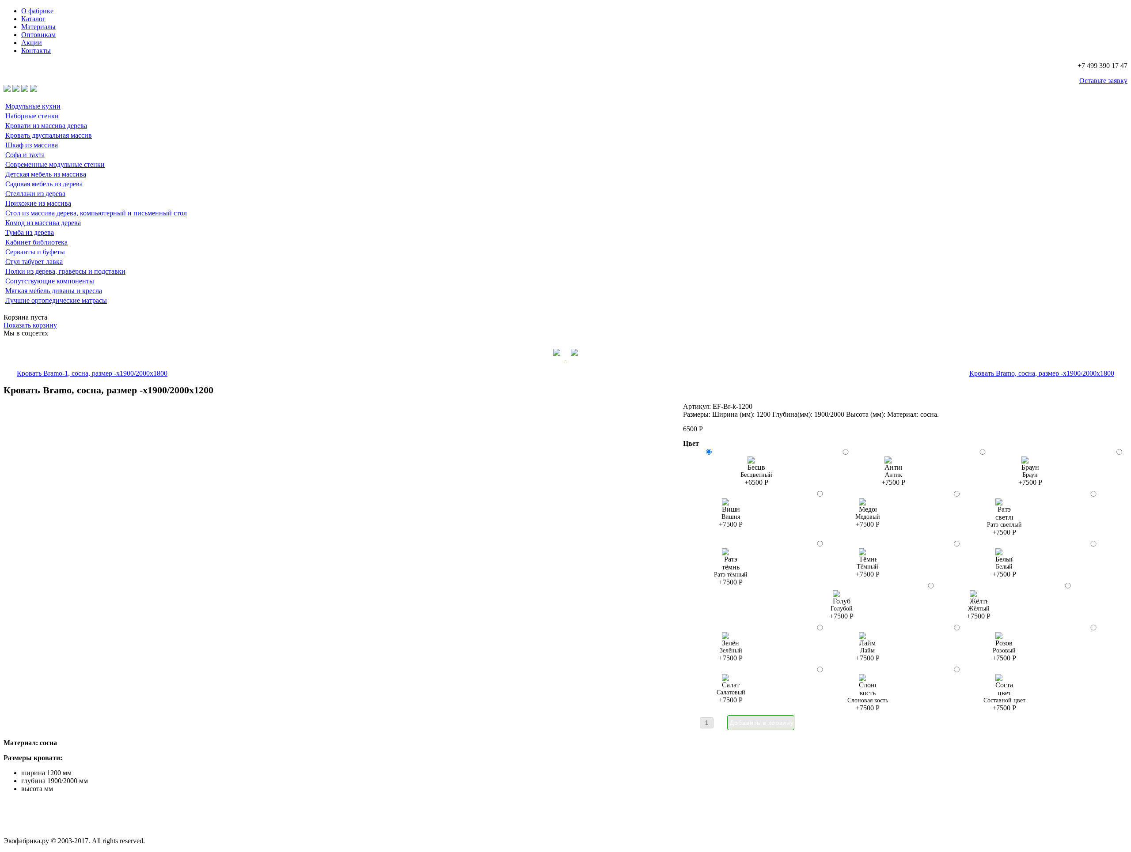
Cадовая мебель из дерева (44, 184)
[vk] (557, 358)
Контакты (36, 50)
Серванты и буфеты (35, 252)
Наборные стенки (32, 116)
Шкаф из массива (31, 145)
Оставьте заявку (1103, 80)
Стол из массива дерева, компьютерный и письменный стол (96, 213)
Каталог (33, 19)
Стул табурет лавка (34, 261)
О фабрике (37, 11)
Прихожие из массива (38, 203)
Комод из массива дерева (43, 222)
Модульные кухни (33, 106)
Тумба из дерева (29, 232)
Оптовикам (38, 34)
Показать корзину (30, 325)
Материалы (38, 26)
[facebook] (574, 358)
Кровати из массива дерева (46, 125)
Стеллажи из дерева (35, 193)
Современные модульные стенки (55, 164)
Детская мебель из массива (45, 174)
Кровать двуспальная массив (48, 135)
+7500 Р (893, 478)
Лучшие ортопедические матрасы (56, 300)
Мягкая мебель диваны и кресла (53, 290)
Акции (31, 42)
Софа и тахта (25, 154)
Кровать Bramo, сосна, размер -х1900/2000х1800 (1041, 373)
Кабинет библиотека (36, 242)
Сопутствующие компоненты (49, 281)
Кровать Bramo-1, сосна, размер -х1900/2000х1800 (92, 373)
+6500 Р (756, 478)
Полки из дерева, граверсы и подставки (65, 271)
